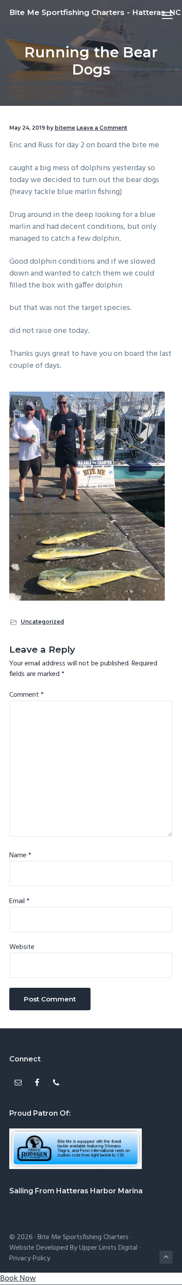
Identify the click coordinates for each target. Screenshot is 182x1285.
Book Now (18, 1278)
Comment (26, 695)
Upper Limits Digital (108, 1248)
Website (21, 947)
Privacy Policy (29, 1258)
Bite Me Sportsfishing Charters (83, 1237)
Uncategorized (42, 621)
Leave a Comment (101, 127)
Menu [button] (157, 15)
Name (20, 855)
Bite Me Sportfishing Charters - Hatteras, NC (95, 12)
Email (19, 901)
